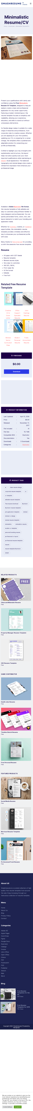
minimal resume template (12, 520)
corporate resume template (13, 491)
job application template (12, 512)
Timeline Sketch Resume (9, 732)
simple (7, 553)
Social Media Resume (8, 801)
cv (25, 491)
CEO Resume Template (9, 663)
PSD (2, 965)
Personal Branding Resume (12, 532)
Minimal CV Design (10, 516)
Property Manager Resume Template (13, 633)
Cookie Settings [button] (7, 1107)
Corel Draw (5, 936)
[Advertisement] (16, 82)
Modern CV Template (11, 528)
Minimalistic (23, 103)
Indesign (4, 947)
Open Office (5, 955)
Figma (3, 939)
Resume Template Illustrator (13, 548)
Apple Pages (5, 933)
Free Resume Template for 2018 (23, 1006)
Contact (4, 918)
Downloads (11, 26)
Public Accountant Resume (27, 340)
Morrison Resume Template (10, 831)
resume (7, 544)
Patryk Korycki (17, 242)
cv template (8, 495)
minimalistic (8, 524)
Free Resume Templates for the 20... (23, 992)
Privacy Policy (6, 916)
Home (5, 26)
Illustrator (17, 207)
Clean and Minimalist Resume (11, 602)
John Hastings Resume (26, 313)
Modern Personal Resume (17, 340)
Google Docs (5, 941)
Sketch (3, 971)
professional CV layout (11, 536)
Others (3, 957)
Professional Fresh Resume (10, 862)
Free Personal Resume (8, 762)
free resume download (11, 503)
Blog (2, 913)
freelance (28, 227)
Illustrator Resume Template (13, 508)
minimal (25, 512)
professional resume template (13, 540)
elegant (3, 161)
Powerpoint (5, 963)
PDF (2, 960)
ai (5, 487)
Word (3, 976)
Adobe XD (4, 931)
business (13, 227)
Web (2, 973)
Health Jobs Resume (8, 702)
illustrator (25, 503)
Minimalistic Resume (20, 524)
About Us (4, 910)
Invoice (3, 949)
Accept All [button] (18, 1107)
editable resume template (12, 499)
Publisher (4, 968)
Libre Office (5, 952)
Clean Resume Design (16, 487)
